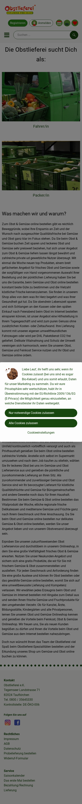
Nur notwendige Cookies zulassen (31, 413)
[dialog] (41, 402)
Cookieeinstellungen (41, 432)
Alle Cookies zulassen (23, 423)
